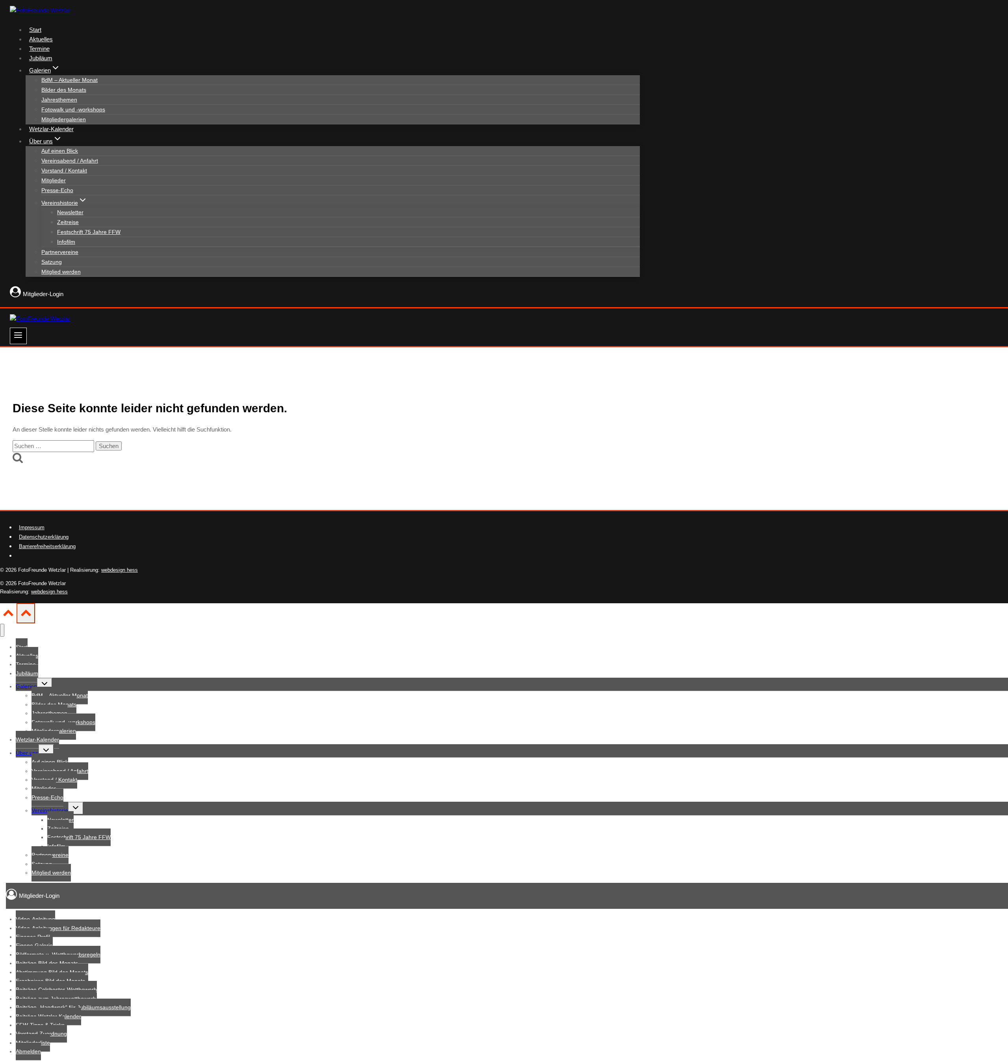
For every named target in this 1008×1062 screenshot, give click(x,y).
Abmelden (28, 1051)
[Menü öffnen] (18, 336)
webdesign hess (119, 570)
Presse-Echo (57, 190)
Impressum (31, 527)
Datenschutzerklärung (44, 537)
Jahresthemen (59, 99)
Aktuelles (41, 39)
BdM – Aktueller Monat (69, 80)
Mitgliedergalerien (63, 119)
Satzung (51, 262)
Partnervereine (59, 252)
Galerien (26, 686)
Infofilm (66, 242)
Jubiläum (40, 58)
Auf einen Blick (59, 151)
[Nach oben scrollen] (8, 615)
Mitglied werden (61, 272)
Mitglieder (53, 180)
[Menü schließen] (2, 630)
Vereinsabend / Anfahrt (69, 161)
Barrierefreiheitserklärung (47, 546)
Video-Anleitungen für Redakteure (58, 928)
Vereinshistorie (50, 810)
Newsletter (70, 212)
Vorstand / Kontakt (64, 170)
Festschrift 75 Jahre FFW (88, 232)
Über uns (27, 753)
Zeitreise (68, 222)
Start (35, 29)
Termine (39, 48)
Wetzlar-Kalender (51, 129)
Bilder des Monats (63, 90)
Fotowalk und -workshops (73, 109)
